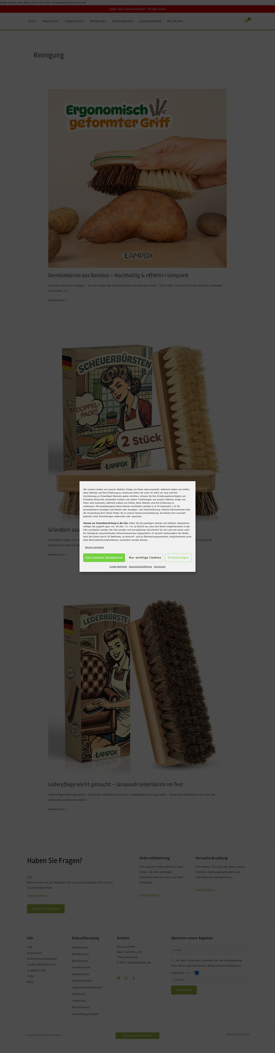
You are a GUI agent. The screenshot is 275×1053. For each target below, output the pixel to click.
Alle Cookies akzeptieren (104, 557)
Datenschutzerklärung (146, 513)
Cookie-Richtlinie (118, 566)
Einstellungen (106, 516)
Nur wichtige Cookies (145, 557)
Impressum (160, 566)
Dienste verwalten (94, 547)
